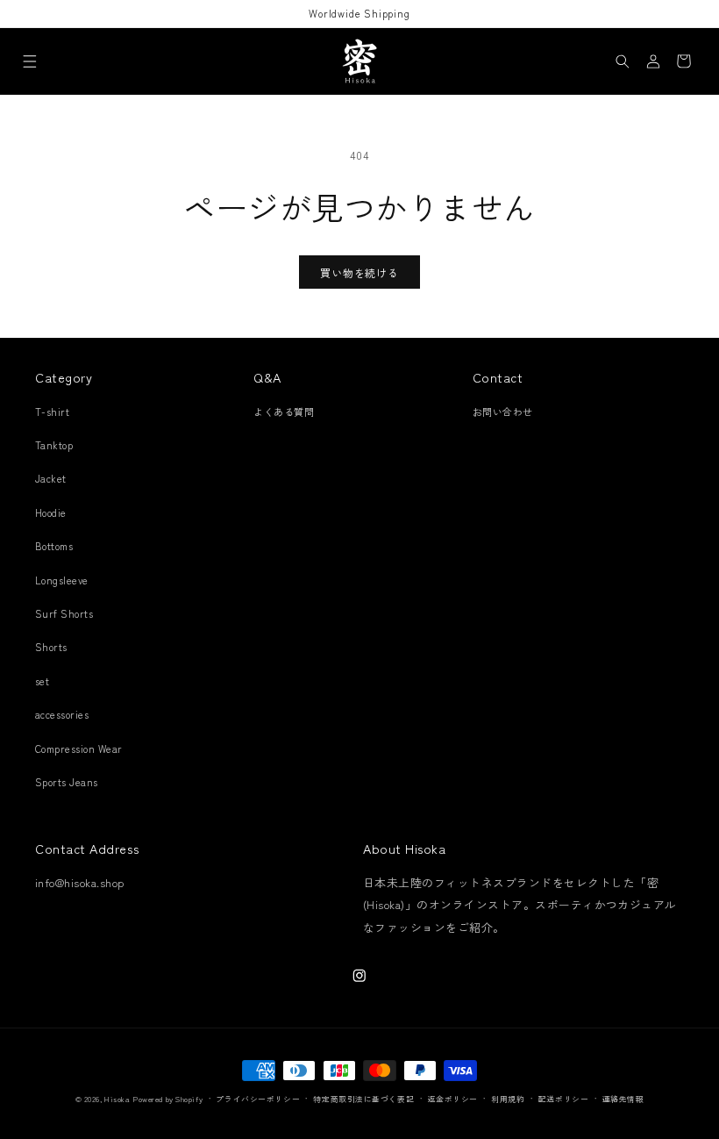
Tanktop (54, 445)
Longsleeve (62, 580)
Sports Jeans (66, 782)
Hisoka (117, 1099)
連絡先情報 (623, 1099)
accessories (62, 714)
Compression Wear (79, 748)
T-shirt (52, 412)
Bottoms (54, 546)
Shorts (51, 647)
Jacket (51, 478)
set (42, 681)
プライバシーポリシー (258, 1099)
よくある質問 (283, 412)
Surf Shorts (64, 613)
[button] (29, 61)
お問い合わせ (503, 412)
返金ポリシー (453, 1099)
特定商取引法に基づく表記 (363, 1099)
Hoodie (51, 512)
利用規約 (507, 1099)
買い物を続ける (359, 272)
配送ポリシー (563, 1099)
